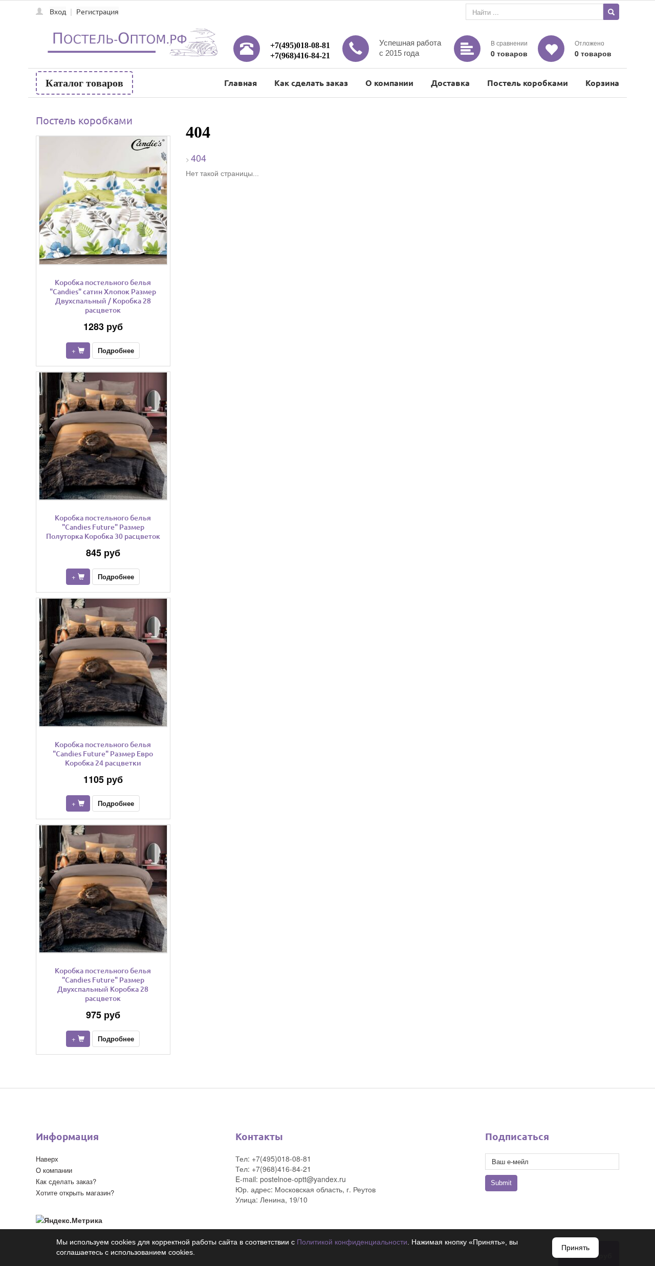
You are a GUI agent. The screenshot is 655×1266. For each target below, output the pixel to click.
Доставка (450, 82)
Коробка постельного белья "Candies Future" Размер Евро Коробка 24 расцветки (103, 753)
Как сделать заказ (311, 82)
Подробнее (116, 350)
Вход (58, 11)
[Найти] (611, 12)
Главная (240, 82)
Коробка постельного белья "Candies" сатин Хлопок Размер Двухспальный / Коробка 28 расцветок (103, 296)
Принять (575, 1247)
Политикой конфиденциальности (352, 1242)
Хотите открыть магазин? (75, 1192)
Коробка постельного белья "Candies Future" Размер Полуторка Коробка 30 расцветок (103, 527)
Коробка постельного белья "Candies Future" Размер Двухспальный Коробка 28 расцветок (103, 984)
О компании (389, 82)
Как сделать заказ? (66, 1181)
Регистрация (97, 11)
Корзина (602, 82)
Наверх (47, 1159)
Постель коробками (527, 82)
